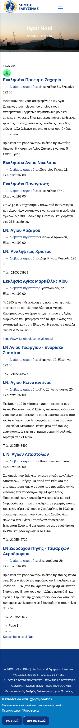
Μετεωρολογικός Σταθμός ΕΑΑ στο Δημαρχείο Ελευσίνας (39, 691)
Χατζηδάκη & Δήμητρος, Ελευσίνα (52, 669)
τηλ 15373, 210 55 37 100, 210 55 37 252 (39, 674)
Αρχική (31, 35)
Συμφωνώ (12, 720)
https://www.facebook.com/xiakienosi (28, 338)
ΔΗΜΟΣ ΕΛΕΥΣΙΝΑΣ (16, 669)
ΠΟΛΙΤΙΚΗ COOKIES (59, 685)
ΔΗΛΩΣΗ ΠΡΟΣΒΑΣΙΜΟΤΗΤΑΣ (23, 680)
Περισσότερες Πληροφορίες (21, 710)
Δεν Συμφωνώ (36, 720)
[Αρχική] (22, 6)
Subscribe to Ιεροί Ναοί (18, 636)
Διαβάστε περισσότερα (25, 86)
